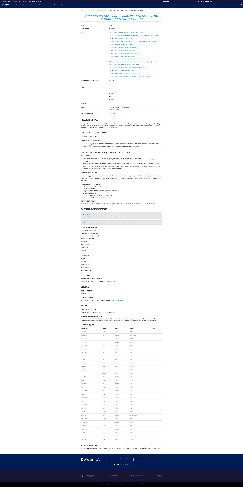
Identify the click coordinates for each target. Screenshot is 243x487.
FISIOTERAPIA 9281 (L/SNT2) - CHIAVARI (125, 50)
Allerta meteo (39, 1)
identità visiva (113, 483)
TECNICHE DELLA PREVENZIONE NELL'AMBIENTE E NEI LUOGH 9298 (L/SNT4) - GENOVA (137, 35)
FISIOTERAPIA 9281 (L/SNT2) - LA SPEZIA (125, 56)
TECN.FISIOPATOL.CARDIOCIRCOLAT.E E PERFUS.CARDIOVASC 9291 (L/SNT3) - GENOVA (136, 41)
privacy (127, 483)
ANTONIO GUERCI (86, 214)
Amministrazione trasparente (98, 459)
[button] (20, 5)
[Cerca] (241, 5)
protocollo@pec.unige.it (137, 475)
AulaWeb (10, 1)
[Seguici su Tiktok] (207, 1)
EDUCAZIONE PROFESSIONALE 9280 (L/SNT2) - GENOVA (129, 33)
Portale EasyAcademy (118, 300)
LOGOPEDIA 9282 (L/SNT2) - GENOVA (124, 44)
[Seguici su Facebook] (205, 1)
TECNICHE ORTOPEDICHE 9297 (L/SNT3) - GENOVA (127, 65)
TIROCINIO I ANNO (114, 109)
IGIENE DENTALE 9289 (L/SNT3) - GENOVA (125, 73)
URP (147, 458)
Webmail (20, 1)
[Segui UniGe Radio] (211, 1)
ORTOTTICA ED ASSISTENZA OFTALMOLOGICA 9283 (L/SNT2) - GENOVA (132, 76)
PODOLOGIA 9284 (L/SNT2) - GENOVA (124, 70)
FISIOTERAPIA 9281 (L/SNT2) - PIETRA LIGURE (126, 53)
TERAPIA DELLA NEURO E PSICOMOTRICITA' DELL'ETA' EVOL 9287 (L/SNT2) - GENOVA (136, 62)
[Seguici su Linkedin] (198, 1)
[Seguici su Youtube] (201, 1)
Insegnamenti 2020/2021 (101, 10)
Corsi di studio (90, 10)
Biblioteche (15, 1)
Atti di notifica (128, 458)
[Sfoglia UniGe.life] (166, 1)
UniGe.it (83, 10)
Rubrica (29, 1)
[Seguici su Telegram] (209, 1)
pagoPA (152, 458)
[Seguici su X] (200, 1)
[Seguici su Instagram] (203, 1)
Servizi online (4, 1)
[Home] (7, 5)
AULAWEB (112, 113)
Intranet (24, 1)
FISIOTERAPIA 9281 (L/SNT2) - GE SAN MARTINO (127, 47)
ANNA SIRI (84, 222)
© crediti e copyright (104, 483)
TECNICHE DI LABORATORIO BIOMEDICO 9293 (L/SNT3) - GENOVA (131, 68)
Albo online (119, 458)
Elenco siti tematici (138, 458)
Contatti (33, 1)
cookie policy (121, 483)
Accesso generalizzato (109, 458)
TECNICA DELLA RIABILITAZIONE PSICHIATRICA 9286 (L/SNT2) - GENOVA (133, 59)
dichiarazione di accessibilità (137, 483)
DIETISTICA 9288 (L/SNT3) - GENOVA (124, 38)
